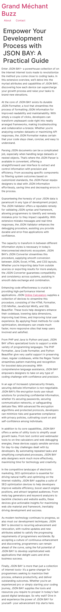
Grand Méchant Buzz (25, 9)
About (7, 20)
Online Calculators (35, 295)
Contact (20, 20)
